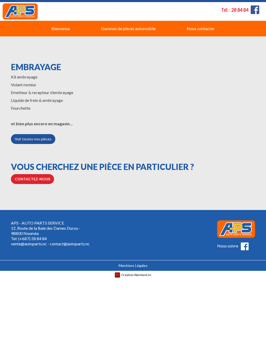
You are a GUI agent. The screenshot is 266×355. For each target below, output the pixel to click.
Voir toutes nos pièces (33, 139)
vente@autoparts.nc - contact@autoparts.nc (50, 243)
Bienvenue (60, 28)
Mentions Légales (133, 265)
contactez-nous (32, 179)
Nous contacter (201, 28)
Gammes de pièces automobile (128, 28)
